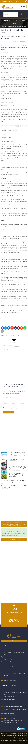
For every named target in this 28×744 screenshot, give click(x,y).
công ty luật (5, 66)
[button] (2, 328)
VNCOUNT (22, 77)
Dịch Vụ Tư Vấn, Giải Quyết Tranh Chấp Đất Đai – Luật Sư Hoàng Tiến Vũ (17, 475)
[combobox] (10, 14)
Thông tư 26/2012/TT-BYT (8, 242)
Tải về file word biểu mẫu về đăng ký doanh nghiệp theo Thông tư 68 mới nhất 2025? (17, 454)
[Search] (22, 14)
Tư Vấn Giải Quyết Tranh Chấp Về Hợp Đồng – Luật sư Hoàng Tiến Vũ (18, 467)
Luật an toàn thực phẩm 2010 (8, 233)
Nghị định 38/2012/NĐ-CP (8, 236)
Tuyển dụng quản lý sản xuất (17, 459)
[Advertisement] (14, 365)
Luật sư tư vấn (4, 72)
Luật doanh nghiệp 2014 (18, 125)
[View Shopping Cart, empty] (26, 1)
